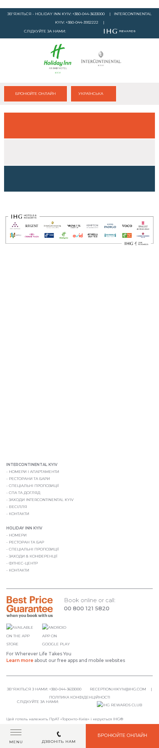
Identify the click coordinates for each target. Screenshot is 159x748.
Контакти (19, 513)
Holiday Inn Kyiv (24, 528)
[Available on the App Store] (23, 644)
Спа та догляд (24, 492)
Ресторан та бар (26, 542)
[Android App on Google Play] (57, 644)
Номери (18, 535)
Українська (91, 93)
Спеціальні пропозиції (34, 485)
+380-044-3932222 (82, 22)
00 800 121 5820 (86, 608)
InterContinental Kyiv (31, 464)
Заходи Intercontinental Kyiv (41, 499)
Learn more (19, 660)
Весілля (18, 506)
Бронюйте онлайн (35, 93)
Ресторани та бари (29, 478)
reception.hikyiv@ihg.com (118, 689)
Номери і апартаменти (34, 471)
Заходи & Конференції (33, 556)
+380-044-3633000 (88, 13)
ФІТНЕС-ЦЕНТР (23, 563)
